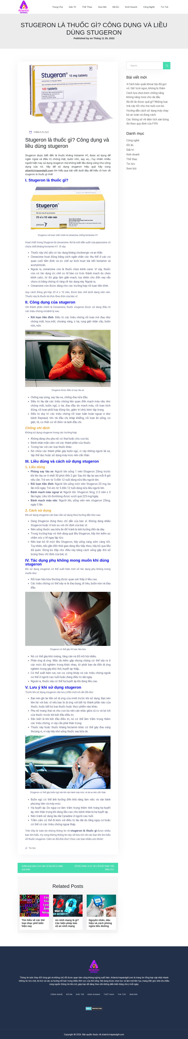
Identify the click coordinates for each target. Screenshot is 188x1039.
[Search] (166, 65)
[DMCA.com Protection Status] (94, 1008)
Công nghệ (149, 7)
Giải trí (72, 7)
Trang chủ (57, 7)
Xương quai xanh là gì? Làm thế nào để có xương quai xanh (42, 867)
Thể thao (87, 7)
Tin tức (164, 7)
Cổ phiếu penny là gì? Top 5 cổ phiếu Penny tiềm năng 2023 (94, 867)
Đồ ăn (116, 7)
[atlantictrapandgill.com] (24, 7)
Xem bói (102, 7)
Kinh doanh (131, 7)
